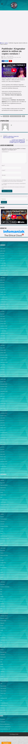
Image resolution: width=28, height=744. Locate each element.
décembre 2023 (3, 326)
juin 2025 (2, 282)
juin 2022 (2, 369)
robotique (2, 654)
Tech (1, 674)
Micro (1, 601)
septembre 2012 (4, 439)
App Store (2, 482)
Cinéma (2, 514)
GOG (1, 557)
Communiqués (3, 519)
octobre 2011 (3, 466)
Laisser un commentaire (8, 58)
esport (1, 543)
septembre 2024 (4, 304)
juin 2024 (2, 311)
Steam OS (2, 669)
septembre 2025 (4, 275)
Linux (1, 579)
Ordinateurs (3, 628)
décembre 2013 (3, 410)
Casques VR (2, 509)
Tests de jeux (3, 688)
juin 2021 (2, 398)
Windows (2, 707)
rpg (23, 116)
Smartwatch (3, 657)
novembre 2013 (3, 413)
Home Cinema (3, 567)
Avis (1, 497)
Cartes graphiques (4, 504)
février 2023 (3, 350)
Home (2, 43)
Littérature (2, 582)
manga (1, 596)
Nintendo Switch (4, 615)
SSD (1, 661)
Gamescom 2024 (4, 555)
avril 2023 (2, 345)
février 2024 (3, 321)
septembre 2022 (4, 362)
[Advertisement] (14, 26)
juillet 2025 (2, 280)
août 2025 (2, 277)
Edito (1, 533)
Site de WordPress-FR (5, 729)
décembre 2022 (3, 355)
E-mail (3, 170)
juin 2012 (2, 447)
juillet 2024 (2, 309)
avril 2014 (2, 405)
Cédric (4, 56)
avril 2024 (2, 316)
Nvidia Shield (3, 620)
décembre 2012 (3, 432)
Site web (4, 175)
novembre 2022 (3, 357)
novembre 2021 (3, 386)
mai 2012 (2, 449)
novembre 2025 (3, 270)
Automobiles (3, 494)
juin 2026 (2, 253)
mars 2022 (2, 376)
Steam (1, 666)
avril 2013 (2, 422)
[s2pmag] (14, 5)
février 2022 (3, 379)
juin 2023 (2, 340)
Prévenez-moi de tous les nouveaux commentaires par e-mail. (14, 184)
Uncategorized (3, 698)
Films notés (2, 548)
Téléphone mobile (4, 681)
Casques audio (3, 507)
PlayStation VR (3, 640)
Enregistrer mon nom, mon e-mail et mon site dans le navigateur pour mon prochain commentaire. (14, 180)
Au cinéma (2, 490)
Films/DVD (2, 550)
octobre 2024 (3, 301)
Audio (1, 492)
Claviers (2, 516)
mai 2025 (2, 284)
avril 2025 (2, 287)
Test (1, 683)
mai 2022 (2, 372)
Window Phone (3, 705)
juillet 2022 (2, 367)
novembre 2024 (3, 299)
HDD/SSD (2, 565)
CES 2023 (2, 511)
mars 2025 (2, 289)
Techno (2, 676)
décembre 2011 (3, 461)
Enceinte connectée (4, 538)
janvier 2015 (3, 403)
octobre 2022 (3, 359)
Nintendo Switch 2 (4, 618)
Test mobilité (3, 686)
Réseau (2, 649)
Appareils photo (4, 485)
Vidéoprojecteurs (4, 703)
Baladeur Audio (3, 499)
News (1, 611)
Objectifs (2, 623)
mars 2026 (2, 260)
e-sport (2, 528)
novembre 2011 (3, 464)
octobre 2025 (3, 272)
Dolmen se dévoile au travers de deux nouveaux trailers (10, 136)
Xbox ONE (19, 57)
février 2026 (3, 263)
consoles (2, 523)
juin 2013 (2, 420)
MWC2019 (2, 606)
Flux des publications (5, 724)
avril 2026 (2, 258)
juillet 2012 (2, 444)
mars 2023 (2, 347)
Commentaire (5, 151)
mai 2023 (2, 343)
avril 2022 (2, 374)
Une (1, 700)
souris (1, 659)
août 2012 (2, 442)
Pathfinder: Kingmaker (16, 116)
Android (2, 480)
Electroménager (3, 536)
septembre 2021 (4, 391)
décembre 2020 (3, 401)
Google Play (3, 562)
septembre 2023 (4, 333)
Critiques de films (4, 526)
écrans (1, 531)
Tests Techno (3, 690)
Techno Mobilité (3, 678)
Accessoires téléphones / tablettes (8, 478)
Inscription (2, 719)
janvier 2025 (3, 294)
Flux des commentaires (5, 726)
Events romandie (4, 545)
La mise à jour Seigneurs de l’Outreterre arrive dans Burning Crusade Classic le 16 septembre (17, 140)
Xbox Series (3, 712)
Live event (2, 584)
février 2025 (3, 292)
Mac (1, 589)
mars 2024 (2, 318)
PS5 (10, 57)
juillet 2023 (2, 338)
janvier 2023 (3, 352)
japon (1, 572)
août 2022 (2, 364)
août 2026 (2, 248)
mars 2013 (2, 425)
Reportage (2, 647)
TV (0, 695)
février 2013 (3, 427)
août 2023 (2, 335)
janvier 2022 (3, 381)
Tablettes (2, 671)
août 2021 (2, 393)
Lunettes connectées (4, 586)
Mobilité (2, 603)
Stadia (1, 664)
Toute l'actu (14, 57)
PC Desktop (2, 637)
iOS (1, 569)
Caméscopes (3, 502)
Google (2, 560)
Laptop (2, 577)
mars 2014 (2, 408)
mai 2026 (2, 255)
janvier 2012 (3, 459)
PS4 (8, 57)
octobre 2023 (3, 330)
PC (6, 57)
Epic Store (2, 540)
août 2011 (2, 471)
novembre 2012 (3, 435)
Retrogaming (3, 652)
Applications (3, 487)
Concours (2, 521)
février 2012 (3, 456)
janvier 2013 (3, 430)
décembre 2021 (3, 384)
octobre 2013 (3, 415)
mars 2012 (2, 454)
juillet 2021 (2, 396)
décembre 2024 (3, 297)
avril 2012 (2, 451)
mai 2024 (2, 314)
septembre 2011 (4, 468)
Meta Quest (2, 599)
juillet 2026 (2, 251)
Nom (3, 165)
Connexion (2, 721)
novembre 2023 (3, 328)
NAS (1, 608)
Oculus (1, 625)
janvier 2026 (3, 265)
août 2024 (2, 306)
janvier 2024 (3, 323)
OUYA (1, 630)
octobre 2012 (3, 437)
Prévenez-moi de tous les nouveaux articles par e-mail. (13, 187)
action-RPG (6, 116)
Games (6, 43)
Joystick (2, 574)
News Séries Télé (4, 613)
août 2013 (2, 418)
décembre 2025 (3, 268)
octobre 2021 (3, 389)
